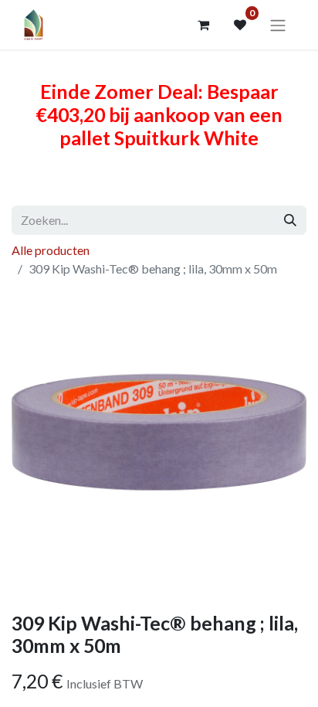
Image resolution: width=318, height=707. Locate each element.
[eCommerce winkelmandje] (203, 24)
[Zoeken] (290, 220)
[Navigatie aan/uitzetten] (278, 25)
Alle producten (51, 250)
